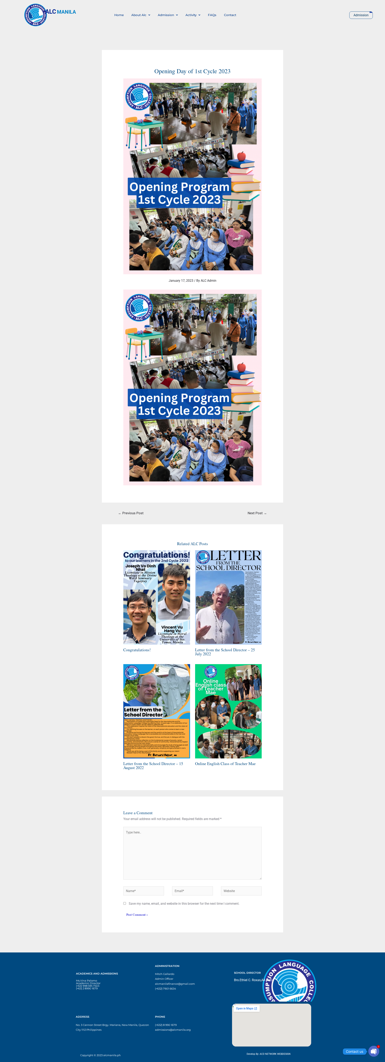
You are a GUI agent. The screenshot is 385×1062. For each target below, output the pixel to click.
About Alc (138, 15)
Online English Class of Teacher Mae (225, 763)
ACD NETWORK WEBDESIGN (275, 1054)
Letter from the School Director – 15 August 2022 (153, 765)
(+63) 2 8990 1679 (87, 988)
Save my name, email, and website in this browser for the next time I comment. (184, 903)
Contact (230, 15)
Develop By (252, 1054)
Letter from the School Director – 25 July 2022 (225, 652)
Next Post (257, 513)
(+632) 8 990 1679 (166, 1024)
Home (119, 15)
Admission (166, 15)
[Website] (241, 892)
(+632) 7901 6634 (165, 988)
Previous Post (131, 513)
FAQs (212, 15)
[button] (141, 15)
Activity (191, 15)
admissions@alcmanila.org (173, 1029)
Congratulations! (137, 649)
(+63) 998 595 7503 (87, 985)
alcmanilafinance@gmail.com (175, 983)
